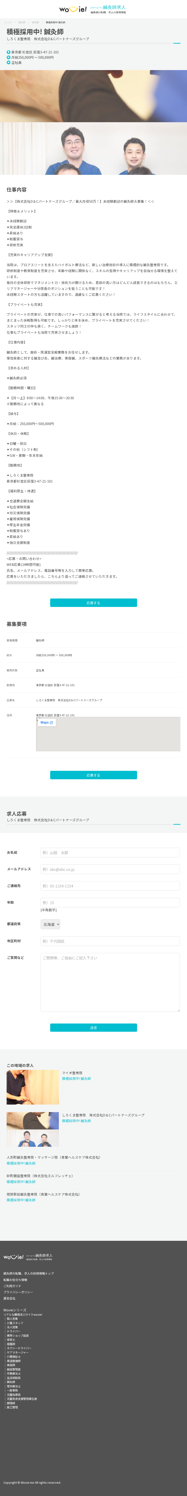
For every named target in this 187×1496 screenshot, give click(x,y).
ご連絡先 (14, 885)
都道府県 (14, 923)
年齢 (10, 902)
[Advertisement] (93, 1441)
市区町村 (14, 940)
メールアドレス (19, 868)
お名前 (12, 852)
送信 (93, 1027)
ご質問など (15, 957)
